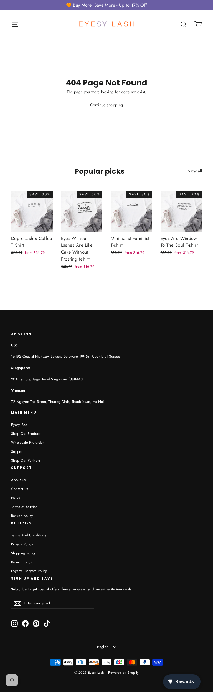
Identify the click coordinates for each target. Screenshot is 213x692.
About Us (18, 480)
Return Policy (21, 562)
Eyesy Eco (19, 424)
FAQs (15, 498)
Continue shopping (106, 105)
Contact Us (19, 488)
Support (17, 451)
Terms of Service (24, 506)
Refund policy (22, 515)
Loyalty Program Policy (29, 571)
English (102, 647)
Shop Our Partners (25, 460)
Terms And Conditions (28, 535)
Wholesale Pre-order (27, 442)
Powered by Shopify (123, 672)
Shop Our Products (26, 433)
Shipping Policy (23, 553)
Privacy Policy (22, 544)
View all (195, 171)
